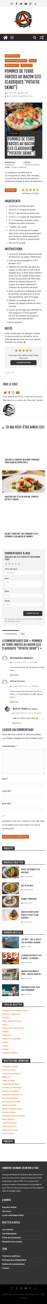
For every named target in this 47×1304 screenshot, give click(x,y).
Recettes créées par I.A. (12, 1094)
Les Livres (6, 1211)
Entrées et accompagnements (15, 1010)
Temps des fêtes (9, 1126)
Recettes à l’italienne (11, 1091)
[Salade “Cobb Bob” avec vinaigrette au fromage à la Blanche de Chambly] (23, 509)
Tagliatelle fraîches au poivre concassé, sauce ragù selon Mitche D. (22, 461)
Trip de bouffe (27, 65)
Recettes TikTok (9, 1105)
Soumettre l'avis (32, 613)
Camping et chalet (12, 56)
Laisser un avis (23, 363)
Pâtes (4, 1024)
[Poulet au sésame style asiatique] (10, 874)
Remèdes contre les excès (13, 1116)
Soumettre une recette (12, 1242)
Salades (5, 1031)
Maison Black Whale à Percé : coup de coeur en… (31, 973)
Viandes (5, 1049)
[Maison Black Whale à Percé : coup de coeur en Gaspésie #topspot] (10, 975)
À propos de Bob (9, 1207)
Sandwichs (6, 1035)
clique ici (40, 1188)
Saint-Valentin (8, 1119)
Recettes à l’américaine (12, 1087)
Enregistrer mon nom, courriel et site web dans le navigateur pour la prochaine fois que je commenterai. (23, 825)
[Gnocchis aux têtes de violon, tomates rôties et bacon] (23, 471)
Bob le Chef (24, 93)
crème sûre (16, 96)
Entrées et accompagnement (16, 60)
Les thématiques (9, 1234)
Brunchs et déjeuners (11, 1014)
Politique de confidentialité (14, 1260)
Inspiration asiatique (10, 1084)
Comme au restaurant (11, 1073)
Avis (7, 578)
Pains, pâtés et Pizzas (11, 1021)
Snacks (5, 1042)
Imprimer (10, 190)
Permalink (33, 662)
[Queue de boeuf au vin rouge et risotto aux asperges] (10, 917)
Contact (5, 1268)
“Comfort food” (9, 1070)
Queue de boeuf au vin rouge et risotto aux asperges (30, 915)
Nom (7, 591)
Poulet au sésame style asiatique (30, 871)
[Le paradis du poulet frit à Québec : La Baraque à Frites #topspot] (10, 959)
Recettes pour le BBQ (11, 1102)
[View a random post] (41, 37)
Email (7, 601)
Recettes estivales (10, 1098)
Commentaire (9, 746)
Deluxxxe (6, 1077)
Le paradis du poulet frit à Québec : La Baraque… (31, 957)
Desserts (6, 1017)
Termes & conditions (11, 1256)
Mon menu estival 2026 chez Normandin (30, 988)
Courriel (6, 791)
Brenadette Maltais (21, 658)
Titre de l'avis (11, 569)
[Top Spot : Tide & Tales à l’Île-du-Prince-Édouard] (10, 944)
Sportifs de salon (12, 65)
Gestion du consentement (13, 1264)
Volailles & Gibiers (9, 1053)
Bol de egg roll (27, 885)
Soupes (5, 1046)
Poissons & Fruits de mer (13, 1028)
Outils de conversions (11, 1238)
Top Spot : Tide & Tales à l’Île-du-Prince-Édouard (31, 941)
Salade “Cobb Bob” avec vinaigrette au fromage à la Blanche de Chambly (21, 535)
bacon (9, 96)
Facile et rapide (8, 1080)
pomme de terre (27, 96)
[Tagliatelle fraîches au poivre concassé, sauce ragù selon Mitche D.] (23, 434)
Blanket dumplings (29, 899)
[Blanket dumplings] (10, 901)
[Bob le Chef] (5, 37)
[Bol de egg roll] (10, 888)
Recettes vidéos (9, 1112)
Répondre (14, 675)
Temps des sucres (10, 1130)
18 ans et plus (8, 1133)
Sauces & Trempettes (11, 1039)
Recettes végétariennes (12, 1109)
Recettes (33, 60)
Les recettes (7, 1229)
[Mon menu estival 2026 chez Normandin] (10, 991)
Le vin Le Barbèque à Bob (13, 1215)
